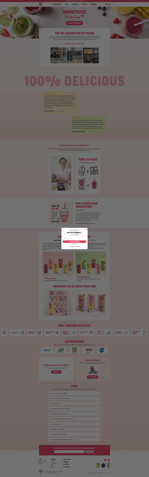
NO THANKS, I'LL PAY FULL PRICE (74, 246)
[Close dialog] (86, 229)
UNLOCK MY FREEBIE (74, 241)
